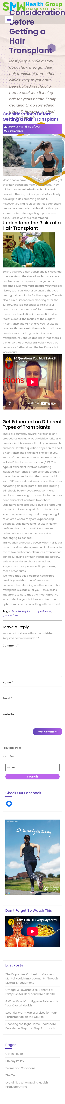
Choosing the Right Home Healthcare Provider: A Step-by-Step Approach (30, 1026)
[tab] (9, 19)
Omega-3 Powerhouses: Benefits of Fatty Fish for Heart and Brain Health (30, 992)
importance (43, 611)
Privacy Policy (14, 1061)
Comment (11, 645)
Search (32, 777)
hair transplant (22, 611)
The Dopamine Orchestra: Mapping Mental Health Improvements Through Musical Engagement (31, 978)
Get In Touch (14, 1054)
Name (8, 682)
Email (7, 698)
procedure (10, 615)
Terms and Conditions (20, 1068)
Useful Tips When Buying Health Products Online (26, 1085)
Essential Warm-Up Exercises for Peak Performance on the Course (31, 1015)
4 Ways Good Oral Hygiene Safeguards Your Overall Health (31, 1003)
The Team (12, 1075)
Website (8, 714)
